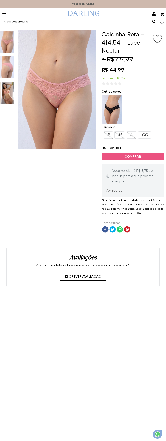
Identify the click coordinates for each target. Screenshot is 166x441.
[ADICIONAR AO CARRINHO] (133, 156)
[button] (108, 135)
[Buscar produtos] (153, 22)
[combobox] (79, 22)
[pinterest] (127, 229)
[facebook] (105, 229)
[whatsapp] (120, 229)
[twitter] (112, 229)
